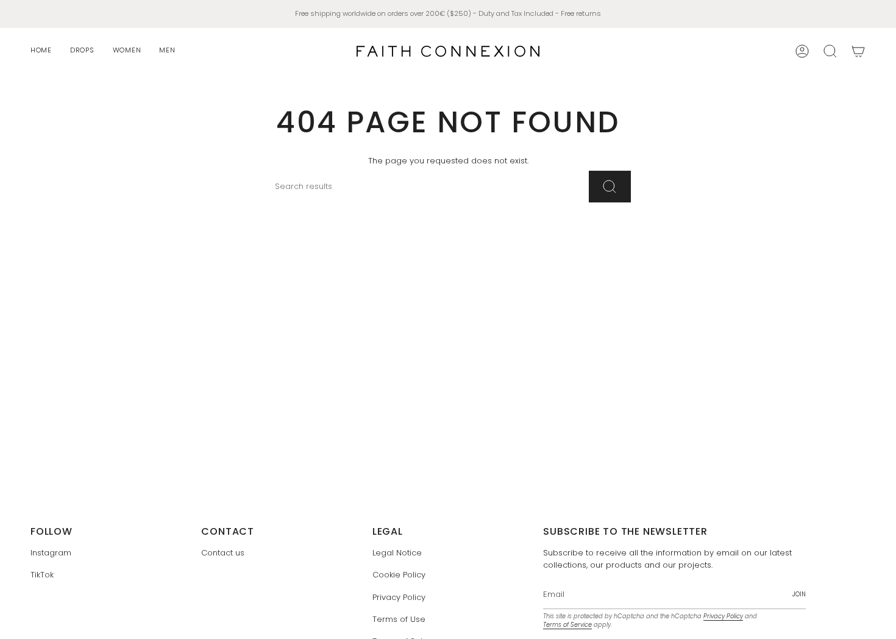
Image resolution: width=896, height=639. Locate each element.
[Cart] (858, 51)
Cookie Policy (398, 574)
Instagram (50, 553)
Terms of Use (398, 619)
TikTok (42, 574)
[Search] (610, 186)
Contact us (222, 553)
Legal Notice (397, 553)
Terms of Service (567, 625)
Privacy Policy (398, 597)
